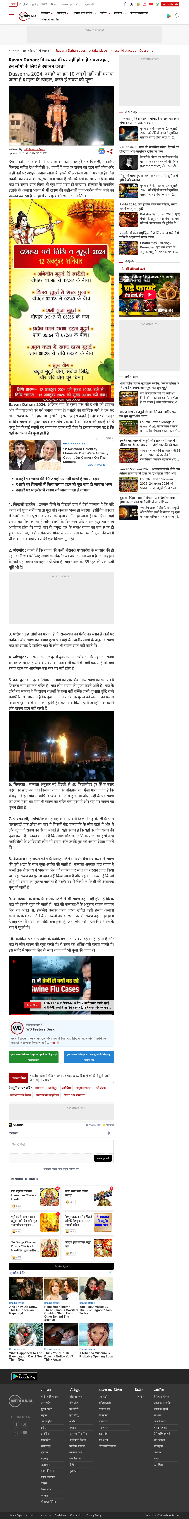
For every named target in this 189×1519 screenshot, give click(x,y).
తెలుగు (54, 4)
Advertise (45, 1515)
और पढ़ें (55, 1042)
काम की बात (47, 1471)
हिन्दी (13, 4)
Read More (32, 1005)
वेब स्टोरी (73, 1409)
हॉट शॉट (73, 1403)
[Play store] (169, 16)
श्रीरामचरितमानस (139, 13)
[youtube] (151, 4)
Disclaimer (60, 1515)
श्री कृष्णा (103, 1415)
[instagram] (144, 4)
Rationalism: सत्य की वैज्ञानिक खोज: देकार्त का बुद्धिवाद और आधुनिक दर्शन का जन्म (149, 149)
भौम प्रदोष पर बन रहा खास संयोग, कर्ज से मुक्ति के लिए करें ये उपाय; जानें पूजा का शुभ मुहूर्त (149, 385)
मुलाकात (73, 1471)
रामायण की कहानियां (47, 1095)
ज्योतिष (118, 13)
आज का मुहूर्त (161, 1409)
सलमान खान (75, 1452)
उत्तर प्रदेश (46, 1403)
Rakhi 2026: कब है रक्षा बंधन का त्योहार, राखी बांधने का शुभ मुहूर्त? (148, 206)
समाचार (45, 13)
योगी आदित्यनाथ (49, 1396)
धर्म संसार (131, 376)
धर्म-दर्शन (103, 1440)
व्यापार (44, 1495)
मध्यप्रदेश (45, 1440)
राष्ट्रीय (44, 1415)
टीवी (71, 1464)
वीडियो (129, 262)
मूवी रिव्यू (73, 1415)
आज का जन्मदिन (162, 1403)
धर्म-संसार (14, 50)
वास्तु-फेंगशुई (160, 1427)
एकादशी (103, 1396)
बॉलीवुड (61, 13)
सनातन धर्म (104, 1409)
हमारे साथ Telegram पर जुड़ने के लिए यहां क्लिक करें (89, 1057)
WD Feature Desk (34, 149)
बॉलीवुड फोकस (77, 1446)
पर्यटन (72, 1427)
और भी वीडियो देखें (132, 268)
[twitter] (131, 4)
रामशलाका (159, 1440)
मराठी (44, 4)
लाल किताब (160, 1421)
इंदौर (43, 1427)
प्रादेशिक (45, 1433)
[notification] (176, 16)
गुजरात (44, 1452)
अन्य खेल (139, 1396)
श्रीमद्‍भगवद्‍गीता (50, 19)
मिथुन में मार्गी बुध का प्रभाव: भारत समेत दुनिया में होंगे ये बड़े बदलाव (148, 178)
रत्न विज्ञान (159, 1464)
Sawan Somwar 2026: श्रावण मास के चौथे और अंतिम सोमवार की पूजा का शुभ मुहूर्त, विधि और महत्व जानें (149, 471)
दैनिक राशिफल (161, 1396)
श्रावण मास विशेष (82, 13)
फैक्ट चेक (46, 1489)
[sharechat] (138, 4)
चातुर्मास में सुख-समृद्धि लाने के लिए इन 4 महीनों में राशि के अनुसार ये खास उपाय (149, 235)
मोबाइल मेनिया (48, 1502)
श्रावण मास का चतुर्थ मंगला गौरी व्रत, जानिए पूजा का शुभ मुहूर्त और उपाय (148, 414)
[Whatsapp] (157, 4)
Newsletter (168, 4)
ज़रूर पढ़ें (131, 111)
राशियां (157, 1415)
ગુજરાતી (89, 4)
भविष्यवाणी (105, 1403)
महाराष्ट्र (44, 1458)
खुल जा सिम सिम (78, 1433)
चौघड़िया (158, 1446)
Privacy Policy (93, 1515)
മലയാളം (67, 4)
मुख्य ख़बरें (46, 1409)
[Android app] (24, 1376)
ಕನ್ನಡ (79, 4)
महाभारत (103, 1427)
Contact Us (76, 1515)
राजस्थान (45, 1464)
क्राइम (44, 1483)
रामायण (103, 1421)
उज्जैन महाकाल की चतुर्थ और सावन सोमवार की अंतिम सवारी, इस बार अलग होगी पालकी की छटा (148, 442)
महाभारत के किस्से (20, 1095)
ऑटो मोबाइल (48, 1477)
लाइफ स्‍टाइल (83, 1088)
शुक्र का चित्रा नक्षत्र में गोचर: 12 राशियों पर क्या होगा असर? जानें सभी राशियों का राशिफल (147, 500)
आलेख (72, 1421)
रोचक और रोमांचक (74, 1095)
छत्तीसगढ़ (45, 1446)
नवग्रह (157, 1458)
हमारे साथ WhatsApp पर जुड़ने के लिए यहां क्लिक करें (34, 1057)
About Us (31, 1515)
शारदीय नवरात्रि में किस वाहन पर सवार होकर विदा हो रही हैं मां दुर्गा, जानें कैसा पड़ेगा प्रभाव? (69, 1078)
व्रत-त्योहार (29, 50)
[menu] (12, 16)
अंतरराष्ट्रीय (46, 1421)
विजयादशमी (45, 50)
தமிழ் (35, 4)
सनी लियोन (75, 1458)
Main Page (16, 1515)
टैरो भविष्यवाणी (162, 1433)
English (24, 4)
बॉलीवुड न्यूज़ (76, 1396)
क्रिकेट (103, 13)
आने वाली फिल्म (77, 1440)
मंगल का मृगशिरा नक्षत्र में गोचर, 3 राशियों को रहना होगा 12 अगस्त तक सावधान (149, 120)
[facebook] (125, 4)
